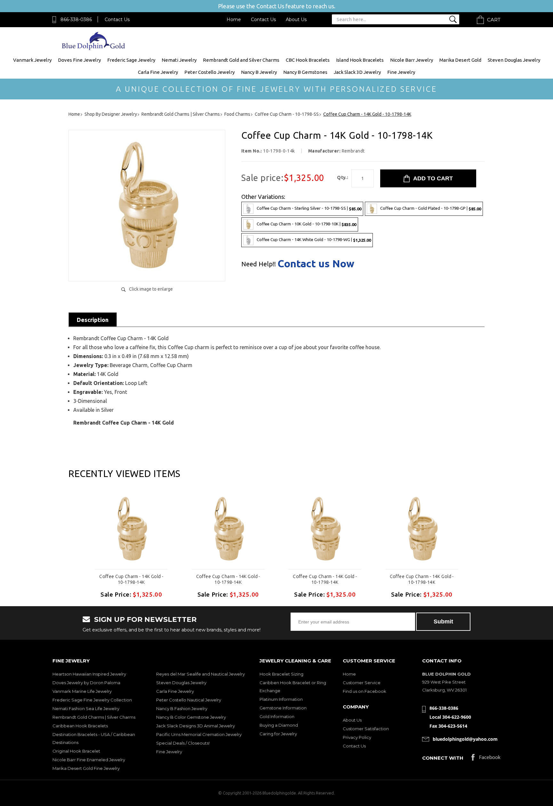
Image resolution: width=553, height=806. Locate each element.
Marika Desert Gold (460, 60)
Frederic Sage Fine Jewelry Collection (92, 699)
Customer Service (362, 682)
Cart (494, 20)
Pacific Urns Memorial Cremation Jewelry (199, 734)
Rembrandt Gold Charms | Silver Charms (93, 717)
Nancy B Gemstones (305, 72)
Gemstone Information (283, 707)
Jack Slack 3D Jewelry (357, 72)
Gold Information (277, 716)
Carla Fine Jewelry (158, 72)
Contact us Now (315, 263)
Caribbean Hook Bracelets (80, 725)
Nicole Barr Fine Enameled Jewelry (88, 759)
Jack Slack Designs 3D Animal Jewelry (195, 725)
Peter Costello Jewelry (209, 72)
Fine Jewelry (401, 72)
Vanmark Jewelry (32, 60)
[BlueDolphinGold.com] (93, 48)
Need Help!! (258, 264)
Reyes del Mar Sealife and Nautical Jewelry (200, 674)
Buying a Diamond (279, 725)
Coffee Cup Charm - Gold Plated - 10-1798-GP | (430, 208)
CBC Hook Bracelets (308, 60)
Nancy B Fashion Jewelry (181, 708)
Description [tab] (92, 320)
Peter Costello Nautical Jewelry (188, 699)
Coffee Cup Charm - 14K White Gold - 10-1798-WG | (314, 239)
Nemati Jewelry (179, 60)
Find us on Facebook (364, 691)
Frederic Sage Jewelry (131, 60)
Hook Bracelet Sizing (281, 674)
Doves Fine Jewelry (79, 60)
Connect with (442, 758)
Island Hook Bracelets (360, 60)
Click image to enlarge (151, 289)
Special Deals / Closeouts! (183, 743)
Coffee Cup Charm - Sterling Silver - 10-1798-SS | (309, 208)
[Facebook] (486, 759)
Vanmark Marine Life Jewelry (82, 691)
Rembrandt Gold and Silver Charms (241, 60)
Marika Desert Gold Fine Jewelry (86, 768)
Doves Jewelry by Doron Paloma (86, 682)
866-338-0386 (76, 19)
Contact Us (117, 19)
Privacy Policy (357, 737)
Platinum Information (281, 699)
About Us (296, 19)
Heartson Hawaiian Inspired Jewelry (89, 674)
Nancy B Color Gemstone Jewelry (191, 717)
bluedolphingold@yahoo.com (465, 739)
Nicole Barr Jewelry (411, 60)
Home (234, 19)
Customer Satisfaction (366, 728)
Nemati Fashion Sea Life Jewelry (85, 708)
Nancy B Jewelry (259, 72)
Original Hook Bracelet (76, 751)
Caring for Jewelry (278, 733)
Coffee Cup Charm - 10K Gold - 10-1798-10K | (306, 224)
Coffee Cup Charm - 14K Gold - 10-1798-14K (131, 579)
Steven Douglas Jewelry (514, 60)
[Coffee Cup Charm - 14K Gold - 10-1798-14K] (147, 269)
